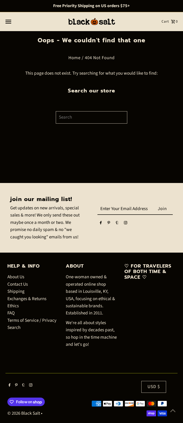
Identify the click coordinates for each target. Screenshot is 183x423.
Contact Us (17, 284)
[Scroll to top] (173, 410)
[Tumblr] (117, 223)
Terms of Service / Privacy (31, 320)
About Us (15, 277)
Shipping (16, 291)
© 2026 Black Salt (24, 413)
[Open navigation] (34, 22)
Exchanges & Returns (26, 299)
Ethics (13, 306)
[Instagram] (125, 223)
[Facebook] (101, 223)
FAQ (11, 313)
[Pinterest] (108, 223)
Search (13, 327)
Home (74, 58)
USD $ (153, 387)
